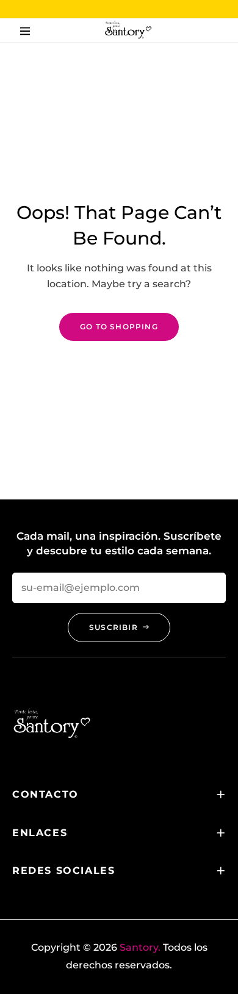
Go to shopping (119, 326)
